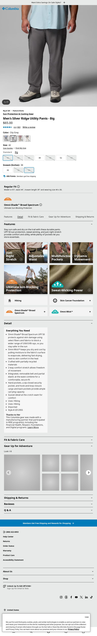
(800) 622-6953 (12, 532)
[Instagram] (61, 597)
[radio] (6, 139)
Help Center (8, 536)
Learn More (33, 427)
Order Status (8, 546)
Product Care (8, 555)
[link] (22, 473)
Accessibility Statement (13, 560)
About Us (7, 571)
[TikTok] (91, 597)
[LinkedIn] (86, 597)
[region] (48, 56)
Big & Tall (6, 111)
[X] (81, 597)
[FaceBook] (71, 597)
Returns (6, 541)
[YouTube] (76, 597)
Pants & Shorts (18, 111)
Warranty (7, 550)
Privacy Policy (73, 629)
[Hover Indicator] (21, 259)
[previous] (8, 472)
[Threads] (66, 597)
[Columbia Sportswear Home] (10, 8)
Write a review (29, 127)
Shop (5, 578)
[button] (18, 186)
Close (87, 617)
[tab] (7, 152)
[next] (88, 472)
